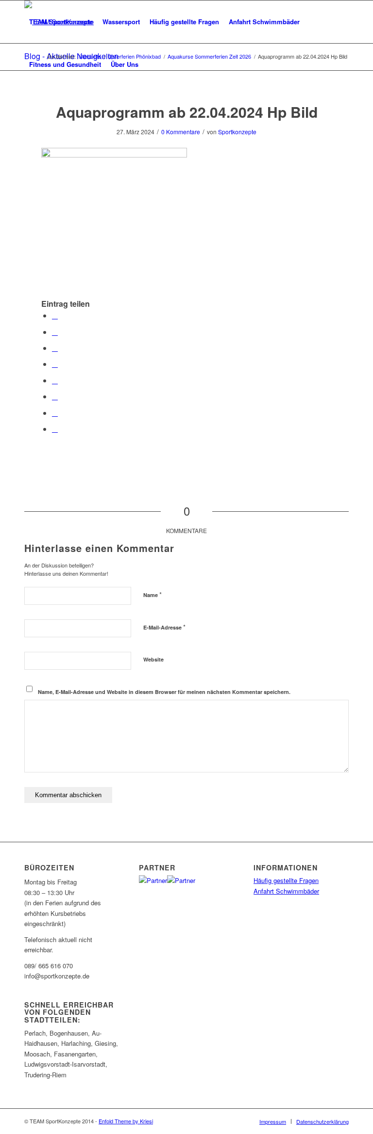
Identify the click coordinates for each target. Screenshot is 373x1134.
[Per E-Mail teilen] (55, 429)
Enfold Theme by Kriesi (126, 1121)
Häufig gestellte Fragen (286, 880)
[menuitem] (61, 21)
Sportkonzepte (237, 131)
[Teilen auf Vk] (55, 396)
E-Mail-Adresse (164, 626)
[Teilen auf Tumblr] (55, 380)
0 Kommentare (180, 131)
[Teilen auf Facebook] (55, 315)
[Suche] (151, 64)
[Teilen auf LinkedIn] (55, 364)
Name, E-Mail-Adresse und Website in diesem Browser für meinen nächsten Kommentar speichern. (164, 691)
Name (152, 594)
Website (153, 659)
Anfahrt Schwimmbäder (286, 891)
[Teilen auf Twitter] (55, 332)
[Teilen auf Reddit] (55, 413)
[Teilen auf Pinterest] (55, 348)
